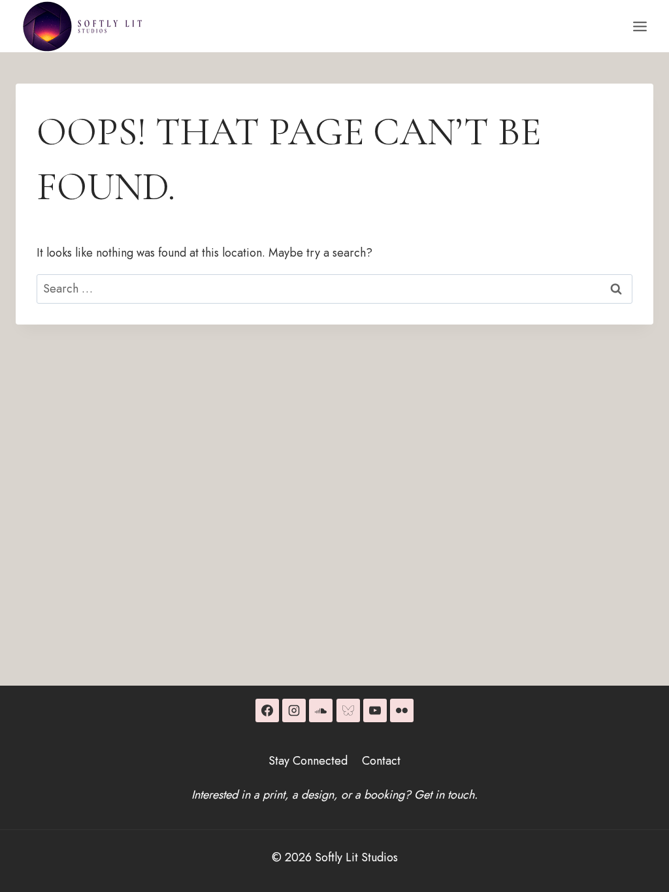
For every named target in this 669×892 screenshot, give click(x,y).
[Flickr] (402, 710)
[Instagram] (294, 710)
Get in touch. (446, 794)
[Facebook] (267, 710)
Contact (381, 760)
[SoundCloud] (321, 710)
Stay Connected (308, 760)
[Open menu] (639, 26)
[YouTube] (375, 710)
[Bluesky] (348, 710)
